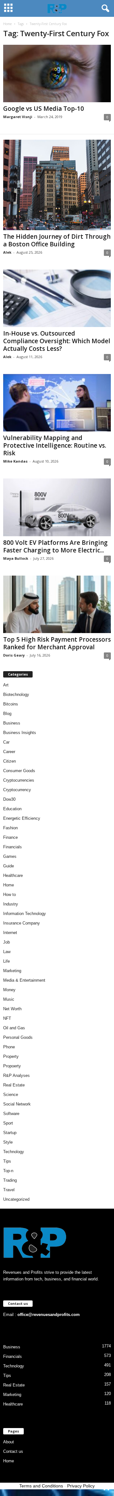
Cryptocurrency (17, 789)
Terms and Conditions (41, 1485)
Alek (7, 252)
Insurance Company (21, 923)
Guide (8, 866)
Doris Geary (14, 655)
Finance (10, 837)
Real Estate (14, 1085)
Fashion (10, 827)
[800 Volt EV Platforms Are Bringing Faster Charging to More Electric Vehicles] (57, 507)
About (8, 1441)
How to (9, 894)
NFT (7, 1018)
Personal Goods (18, 1037)
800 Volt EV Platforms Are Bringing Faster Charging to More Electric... (55, 546)
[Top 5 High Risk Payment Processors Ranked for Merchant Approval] (57, 604)
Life (6, 961)
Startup (9, 1132)
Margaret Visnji (17, 116)
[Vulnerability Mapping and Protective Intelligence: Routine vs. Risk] (57, 402)
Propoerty (12, 1066)
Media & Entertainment (24, 980)
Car (6, 742)
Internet (10, 932)
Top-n (8, 1170)
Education (12, 808)
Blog (7, 713)
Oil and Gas (14, 1027)
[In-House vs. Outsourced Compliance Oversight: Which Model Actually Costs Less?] (57, 298)
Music (8, 999)
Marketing (12, 970)
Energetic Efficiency (21, 818)
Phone (9, 1047)
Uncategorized (16, 1199)
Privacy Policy (81, 1485)
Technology (13, 1151)
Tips (7, 1161)
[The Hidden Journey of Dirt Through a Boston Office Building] (57, 185)
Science (10, 1094)
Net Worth (12, 1008)
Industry (10, 904)
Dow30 (9, 799)
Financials (12, 847)
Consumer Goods (19, 770)
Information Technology (24, 913)
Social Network (17, 1104)
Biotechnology (16, 694)
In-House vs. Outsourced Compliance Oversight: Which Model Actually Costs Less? (56, 341)
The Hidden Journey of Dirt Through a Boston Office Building (57, 240)
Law (6, 951)
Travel (9, 1189)
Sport (8, 1123)
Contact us (13, 1451)
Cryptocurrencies (18, 780)
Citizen (9, 761)
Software (11, 1113)
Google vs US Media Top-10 (43, 108)
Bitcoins (10, 704)
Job (6, 942)
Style (8, 1142)
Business (11, 723)
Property (11, 1056)
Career (9, 751)
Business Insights (19, 732)
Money (9, 989)
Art (6, 685)
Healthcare (13, 875)
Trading (10, 1180)
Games (9, 856)
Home (7, 24)
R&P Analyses (16, 1075)
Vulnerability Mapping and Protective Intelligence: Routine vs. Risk (54, 445)
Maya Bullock (15, 558)
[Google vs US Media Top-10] (57, 73)
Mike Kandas (15, 461)
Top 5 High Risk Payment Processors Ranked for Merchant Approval (57, 643)
